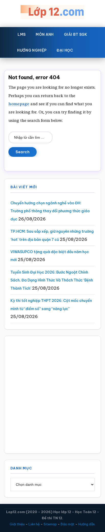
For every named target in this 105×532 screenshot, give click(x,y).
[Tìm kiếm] (86, 49)
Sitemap (50, 524)
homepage (18, 104)
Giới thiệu (17, 524)
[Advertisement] (52, 394)
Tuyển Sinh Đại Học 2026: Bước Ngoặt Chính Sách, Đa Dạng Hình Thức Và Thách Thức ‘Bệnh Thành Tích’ (51, 280)
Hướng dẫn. (87, 524)
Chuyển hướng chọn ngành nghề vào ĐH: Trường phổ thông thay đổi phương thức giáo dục (50, 211)
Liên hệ (34, 524)
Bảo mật (67, 524)
